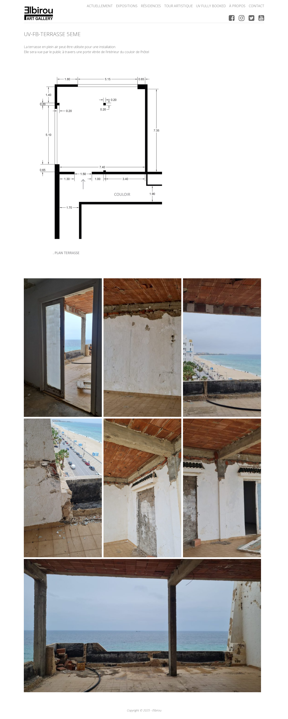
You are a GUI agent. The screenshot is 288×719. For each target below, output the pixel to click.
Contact (256, 6)
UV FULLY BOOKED (211, 6)
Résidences (151, 6)
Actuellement (100, 6)
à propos (237, 6)
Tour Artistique (178, 6)
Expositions (126, 6)
